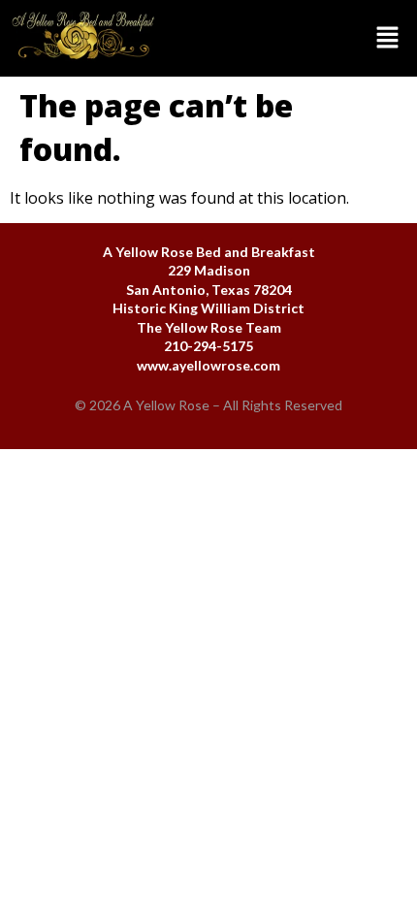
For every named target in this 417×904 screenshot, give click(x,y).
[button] (291, 37)
